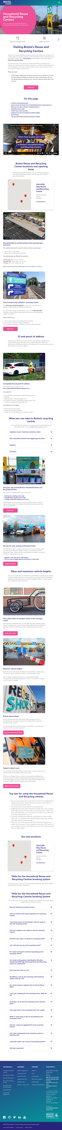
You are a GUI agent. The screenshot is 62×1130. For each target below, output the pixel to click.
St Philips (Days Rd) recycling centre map (16, 499)
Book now (31, 87)
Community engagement (6, 1093)
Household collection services (8, 1071)
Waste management (23, 1070)
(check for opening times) (15, 60)
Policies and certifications (38, 1084)
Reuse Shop (27, 58)
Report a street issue (8, 1078)
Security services (22, 1076)
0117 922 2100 (37, 310)
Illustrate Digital (35, 1124)
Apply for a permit (10, 563)
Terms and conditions (37, 1079)
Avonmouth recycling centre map (14, 496)
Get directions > (41, 201)
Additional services (22, 1079)
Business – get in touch (23, 1084)
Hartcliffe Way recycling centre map (15, 497)
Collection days (7, 1090)
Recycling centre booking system (7, 1086)
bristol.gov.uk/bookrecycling (14, 305)
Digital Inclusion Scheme (11, 786)
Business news (21, 1082)
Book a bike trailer (10, 633)
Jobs (33, 1073)
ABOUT (34, 1070)
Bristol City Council (36, 427)
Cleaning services (22, 1073)
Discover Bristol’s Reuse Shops (13, 732)
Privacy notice (35, 1082)
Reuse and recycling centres (8, 1081)
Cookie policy (35, 1076)
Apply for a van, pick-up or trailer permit (16, 557)
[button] (21, 201)
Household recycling (8, 1075)
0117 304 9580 (55, 1077)
